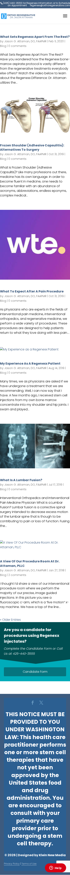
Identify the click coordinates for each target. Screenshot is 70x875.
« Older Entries (10, 619)
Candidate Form (35, 671)
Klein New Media (52, 855)
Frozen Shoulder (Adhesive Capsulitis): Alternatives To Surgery (32, 147)
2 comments (17, 575)
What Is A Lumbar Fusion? (21, 480)
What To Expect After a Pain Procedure (32, 291)
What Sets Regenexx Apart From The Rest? (35, 37)
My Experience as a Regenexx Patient (30, 363)
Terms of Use (29, 863)
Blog (3, 46)
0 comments (17, 46)
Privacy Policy (12, 863)
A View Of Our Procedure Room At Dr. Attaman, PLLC (30, 563)
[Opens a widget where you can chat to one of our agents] (55, 868)
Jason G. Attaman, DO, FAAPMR (25, 41)
